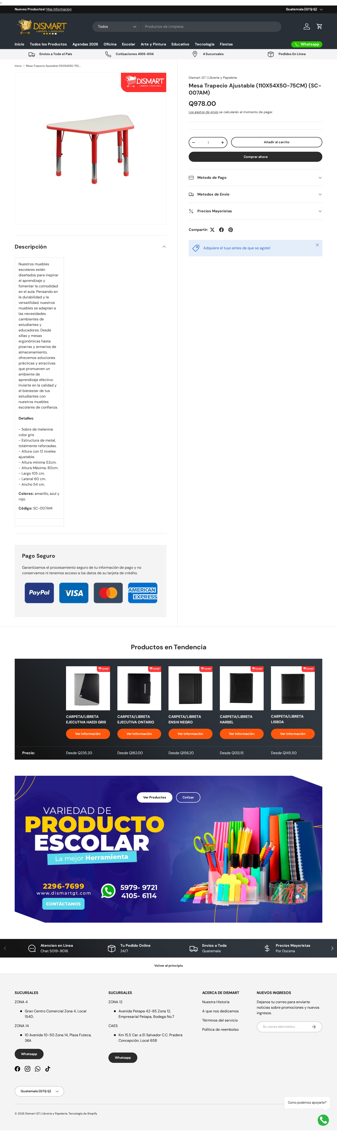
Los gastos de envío (203, 112)
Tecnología (204, 44)
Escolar (128, 44)
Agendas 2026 (85, 44)
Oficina (110, 44)
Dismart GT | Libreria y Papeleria (213, 78)
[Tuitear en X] (212, 229)
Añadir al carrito (277, 142)
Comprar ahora (256, 157)
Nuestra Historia (215, 1002)
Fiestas (226, 44)
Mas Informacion (59, 9)
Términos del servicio (220, 1020)
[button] (320, 26)
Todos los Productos (48, 44)
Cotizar (188, 797)
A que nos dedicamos (220, 1011)
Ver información (88, 734)
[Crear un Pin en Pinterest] (230, 229)
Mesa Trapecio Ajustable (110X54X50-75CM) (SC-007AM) (53, 65)
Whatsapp (29, 1054)
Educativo (180, 44)
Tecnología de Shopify (83, 1113)
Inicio (19, 44)
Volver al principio (168, 965)
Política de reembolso (220, 1029)
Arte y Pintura (153, 44)
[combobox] (186, 26)
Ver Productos (154, 797)
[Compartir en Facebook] (221, 229)
